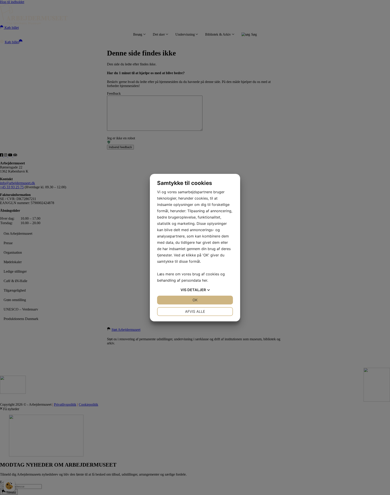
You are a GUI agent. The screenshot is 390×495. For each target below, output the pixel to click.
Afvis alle (195, 311)
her (204, 280)
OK (195, 300)
